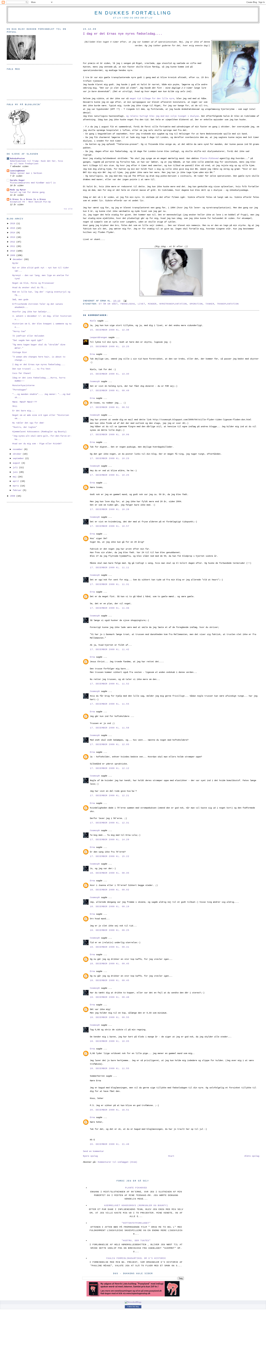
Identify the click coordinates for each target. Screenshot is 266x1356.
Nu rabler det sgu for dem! (28, 423)
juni (16, 472)
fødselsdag (128, 304)
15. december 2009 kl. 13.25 (109, 346)
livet (141, 304)
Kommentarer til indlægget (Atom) (117, 1162)
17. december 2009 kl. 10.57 (109, 526)
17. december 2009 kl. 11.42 (109, 649)
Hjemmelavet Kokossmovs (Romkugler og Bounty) (39, 431)
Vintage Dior (19, 352)
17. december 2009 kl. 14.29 (109, 839)
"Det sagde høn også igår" (27, 340)
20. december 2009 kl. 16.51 (109, 1110)
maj (15, 477)
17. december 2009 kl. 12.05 (109, 744)
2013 (13, 237)
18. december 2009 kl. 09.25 (109, 930)
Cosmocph (95, 381)
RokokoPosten (17, 158)
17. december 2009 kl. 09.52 (109, 407)
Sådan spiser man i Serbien (26, 173)
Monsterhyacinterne (23, 385)
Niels (93, 321)
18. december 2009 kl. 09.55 (109, 1017)
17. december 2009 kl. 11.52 (109, 684)
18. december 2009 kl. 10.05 (109, 1041)
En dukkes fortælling (133, 12)
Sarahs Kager (17, 180)
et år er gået (108, 304)
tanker (210, 304)
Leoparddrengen (98, 337)
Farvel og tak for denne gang (27, 192)
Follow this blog (133, 1307)
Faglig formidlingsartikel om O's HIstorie (136, 1258)
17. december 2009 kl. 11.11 (109, 567)
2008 (13, 496)
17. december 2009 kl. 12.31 (109, 823)
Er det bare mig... (23, 410)
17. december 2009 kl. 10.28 (109, 509)
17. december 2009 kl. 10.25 (109, 475)
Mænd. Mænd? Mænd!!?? (24, 402)
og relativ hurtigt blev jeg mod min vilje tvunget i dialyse (162, 116)
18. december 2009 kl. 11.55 (109, 1068)
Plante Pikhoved (136, 1188)
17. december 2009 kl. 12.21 (109, 795)
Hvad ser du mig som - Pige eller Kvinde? (37, 443)
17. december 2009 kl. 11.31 (109, 584)
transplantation (228, 304)
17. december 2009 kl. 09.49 (109, 390)
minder (152, 304)
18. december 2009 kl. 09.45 (109, 963)
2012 (13, 242)
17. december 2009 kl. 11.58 (109, 728)
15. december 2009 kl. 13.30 (109, 374)
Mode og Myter (18, 190)
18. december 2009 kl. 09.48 (109, 997)
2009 (13, 255)
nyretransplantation (173, 304)
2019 (13, 223)
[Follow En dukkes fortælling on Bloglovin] (19, 144)
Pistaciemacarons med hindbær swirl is (33, 183)
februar (18, 490)
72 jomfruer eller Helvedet (28, 336)
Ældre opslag (251, 1156)
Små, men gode (20, 299)
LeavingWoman (17, 170)
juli (16, 467)
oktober (18, 454)
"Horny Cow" (19, 331)
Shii (14, 406)
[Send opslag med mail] (124, 301)
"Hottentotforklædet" (136, 1223)
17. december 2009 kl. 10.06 (109, 434)
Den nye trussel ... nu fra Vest (31, 369)
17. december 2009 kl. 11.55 (109, 704)
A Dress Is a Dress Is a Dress (28, 199)
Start (171, 1156)
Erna (92, 354)
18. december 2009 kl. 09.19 (109, 906)
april (16, 481)
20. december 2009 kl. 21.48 (109, 1144)
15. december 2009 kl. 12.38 (109, 330)
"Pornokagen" (19, 390)
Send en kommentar (93, 1151)
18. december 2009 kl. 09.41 (109, 947)
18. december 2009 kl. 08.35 (109, 873)
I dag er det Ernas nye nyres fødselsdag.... (122, 34)
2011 (13, 246)
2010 (13, 251)
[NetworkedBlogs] (133, 1302)
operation (196, 304)
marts (16, 486)
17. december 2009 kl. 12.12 (109, 768)
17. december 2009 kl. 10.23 (109, 458)
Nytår (15, 263)
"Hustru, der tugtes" (24, 427)
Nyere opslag (90, 1156)
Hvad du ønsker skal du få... (29, 287)
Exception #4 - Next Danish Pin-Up (30, 202)
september (19, 458)
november (18, 449)
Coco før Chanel (21, 373)
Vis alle (68, 209)
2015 (13, 228)
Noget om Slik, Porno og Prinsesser (33, 283)
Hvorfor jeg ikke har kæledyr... (31, 311)
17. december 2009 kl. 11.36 (109, 608)
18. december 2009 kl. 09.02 (109, 890)
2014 (13, 232)
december (18, 259)
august (17, 463)
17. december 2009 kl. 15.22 (109, 856)
